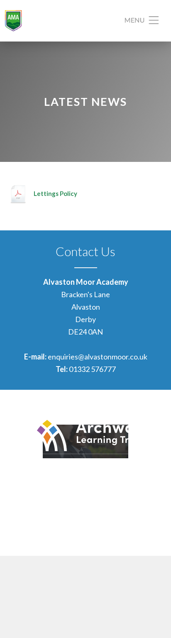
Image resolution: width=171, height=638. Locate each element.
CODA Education (137, 540)
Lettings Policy (55, 193)
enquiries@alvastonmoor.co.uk (97, 356)
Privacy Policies (139, 528)
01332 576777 (92, 369)
